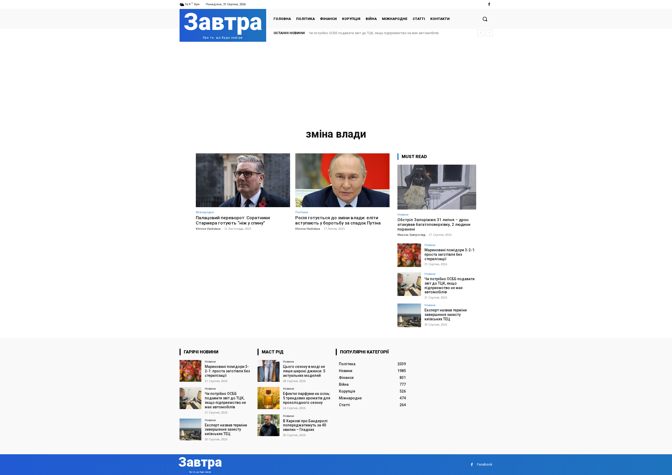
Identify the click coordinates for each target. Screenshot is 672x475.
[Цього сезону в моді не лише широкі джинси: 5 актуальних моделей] (268, 371)
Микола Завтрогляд (411, 235)
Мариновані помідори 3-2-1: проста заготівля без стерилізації (449, 254)
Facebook (484, 464)
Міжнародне (205, 212)
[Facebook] (489, 4)
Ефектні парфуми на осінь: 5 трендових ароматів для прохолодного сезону (306, 398)
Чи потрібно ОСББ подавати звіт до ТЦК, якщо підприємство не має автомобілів (374, 33)
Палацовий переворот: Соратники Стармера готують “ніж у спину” (233, 220)
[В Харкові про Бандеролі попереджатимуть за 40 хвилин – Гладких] (268, 425)
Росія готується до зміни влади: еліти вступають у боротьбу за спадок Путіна (338, 220)
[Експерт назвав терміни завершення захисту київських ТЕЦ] (409, 315)
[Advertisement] (336, 81)
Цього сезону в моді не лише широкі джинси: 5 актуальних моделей (304, 371)
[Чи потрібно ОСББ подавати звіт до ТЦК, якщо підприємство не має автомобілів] (409, 284)
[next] (489, 33)
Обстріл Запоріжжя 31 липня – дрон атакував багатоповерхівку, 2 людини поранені (433, 224)
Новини (402, 214)
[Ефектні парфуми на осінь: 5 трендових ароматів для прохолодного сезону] (268, 398)
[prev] (480, 33)
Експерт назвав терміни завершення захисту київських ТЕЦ (445, 314)
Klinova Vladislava (208, 229)
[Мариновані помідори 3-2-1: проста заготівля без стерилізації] (409, 255)
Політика (301, 212)
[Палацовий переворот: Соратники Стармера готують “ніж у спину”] (243, 180)
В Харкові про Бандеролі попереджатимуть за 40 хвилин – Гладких (305, 425)
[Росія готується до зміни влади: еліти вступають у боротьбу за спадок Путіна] (342, 180)
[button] (484, 19)
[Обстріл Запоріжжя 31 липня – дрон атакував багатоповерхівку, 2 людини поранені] (436, 187)
